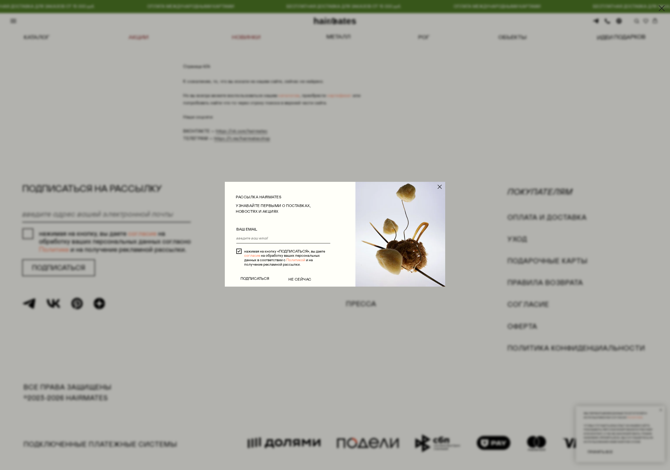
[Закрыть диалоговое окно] (661, 8)
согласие (252, 255)
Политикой (295, 260)
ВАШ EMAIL (246, 229)
